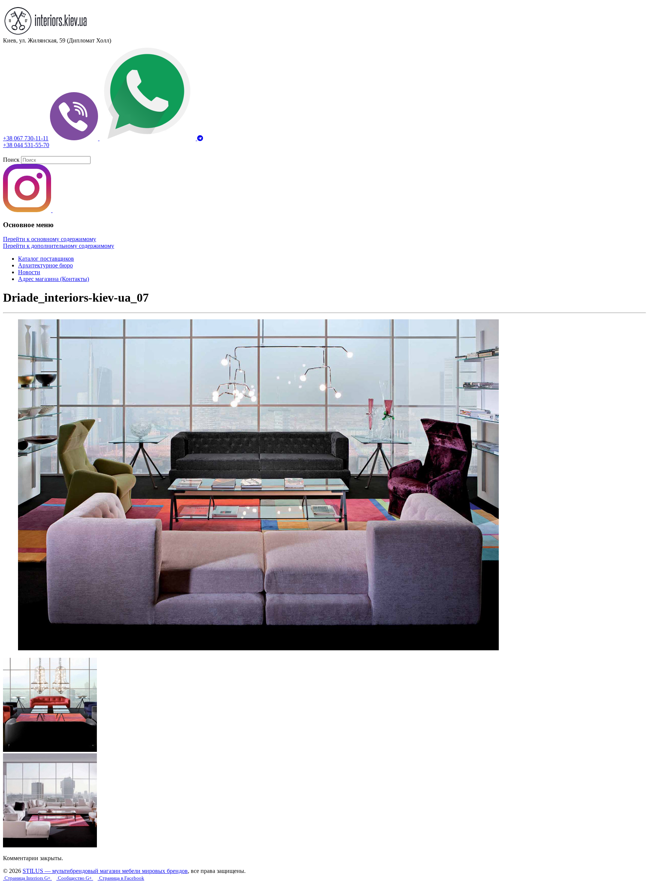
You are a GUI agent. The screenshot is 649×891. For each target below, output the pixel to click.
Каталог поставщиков (46, 258)
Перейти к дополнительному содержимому (58, 246)
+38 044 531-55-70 (26, 145)
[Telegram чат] (200, 138)
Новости (29, 272)
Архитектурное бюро (45, 265)
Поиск (11, 159)
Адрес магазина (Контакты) (53, 279)
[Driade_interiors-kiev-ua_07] (258, 648)
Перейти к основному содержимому (49, 239)
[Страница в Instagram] (28, 210)
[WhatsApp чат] (148, 138)
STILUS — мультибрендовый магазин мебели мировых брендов (105, 871)
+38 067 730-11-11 (25, 138)
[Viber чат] (75, 138)
